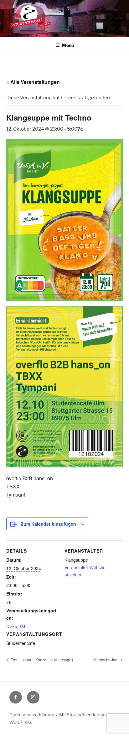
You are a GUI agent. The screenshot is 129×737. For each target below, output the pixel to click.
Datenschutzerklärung (31, 714)
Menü (68, 45)
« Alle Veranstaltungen (33, 81)
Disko (11, 626)
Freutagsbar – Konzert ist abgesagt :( (41, 659)
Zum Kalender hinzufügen (48, 524)
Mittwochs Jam (106, 659)
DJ (22, 626)
